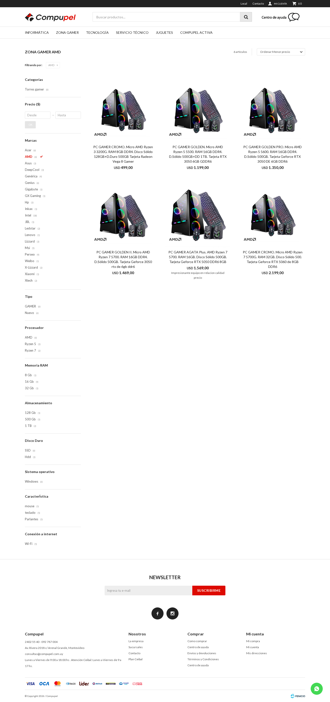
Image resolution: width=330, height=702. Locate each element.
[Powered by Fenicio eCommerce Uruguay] (298, 696)
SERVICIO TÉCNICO (132, 32)
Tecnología (97, 32)
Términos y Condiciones (203, 659)
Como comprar (197, 641)
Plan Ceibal (136, 659)
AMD (51, 65)
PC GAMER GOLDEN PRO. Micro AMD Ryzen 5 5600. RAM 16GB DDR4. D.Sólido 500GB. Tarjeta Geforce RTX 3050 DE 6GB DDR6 (272, 154)
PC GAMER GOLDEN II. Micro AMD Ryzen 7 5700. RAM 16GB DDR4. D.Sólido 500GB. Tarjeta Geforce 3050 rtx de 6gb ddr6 (123, 259)
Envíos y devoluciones (201, 653)
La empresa (136, 641)
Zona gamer (67, 32)
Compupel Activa (196, 32)
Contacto (258, 3)
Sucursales (136, 647)
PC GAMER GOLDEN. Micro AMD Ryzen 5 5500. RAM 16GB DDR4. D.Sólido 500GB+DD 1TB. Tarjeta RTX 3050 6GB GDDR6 (198, 154)
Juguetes (164, 32)
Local (244, 3)
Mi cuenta (252, 647)
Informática (37, 32)
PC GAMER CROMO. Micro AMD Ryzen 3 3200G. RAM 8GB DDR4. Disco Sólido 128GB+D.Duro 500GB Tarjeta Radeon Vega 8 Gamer (123, 154)
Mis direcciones (256, 653)
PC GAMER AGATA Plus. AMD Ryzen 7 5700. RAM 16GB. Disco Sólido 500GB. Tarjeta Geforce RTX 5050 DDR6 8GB (197, 257)
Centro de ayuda (198, 647)
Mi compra (253, 641)
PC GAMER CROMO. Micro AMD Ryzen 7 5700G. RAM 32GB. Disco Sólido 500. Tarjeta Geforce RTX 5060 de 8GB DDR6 (272, 259)
